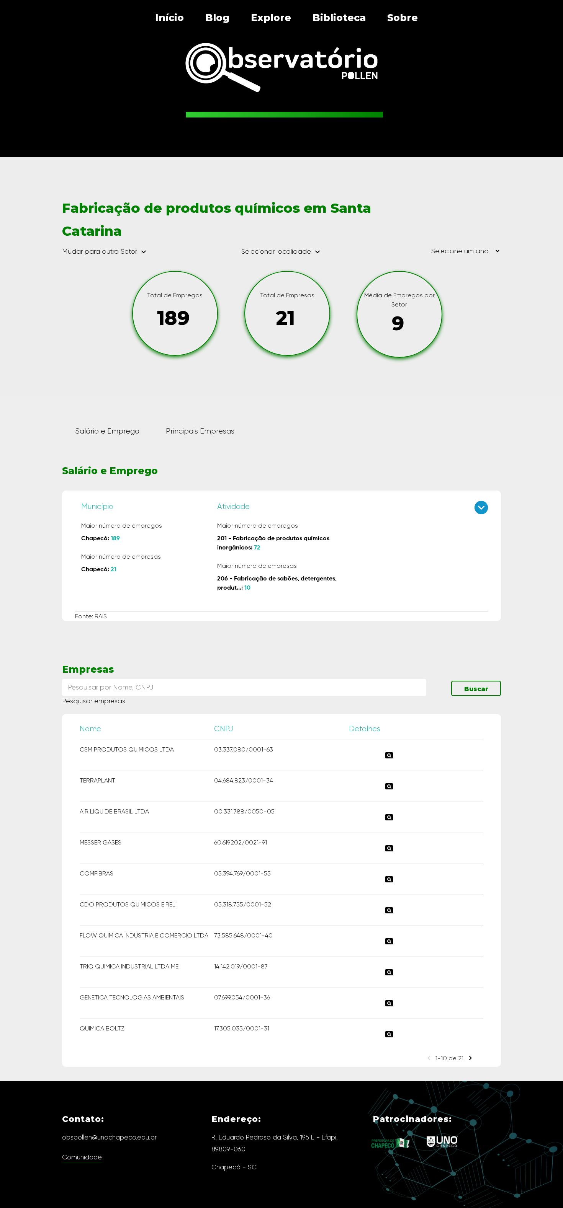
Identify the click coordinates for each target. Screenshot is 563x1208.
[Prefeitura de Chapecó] (391, 1154)
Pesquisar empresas (93, 701)
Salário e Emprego (107, 431)
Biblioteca (339, 17)
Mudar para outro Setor (105, 251)
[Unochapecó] (442, 1149)
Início (169, 17)
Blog (217, 17)
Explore (271, 17)
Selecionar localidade (281, 251)
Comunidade (82, 1157)
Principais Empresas (200, 431)
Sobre (402, 17)
